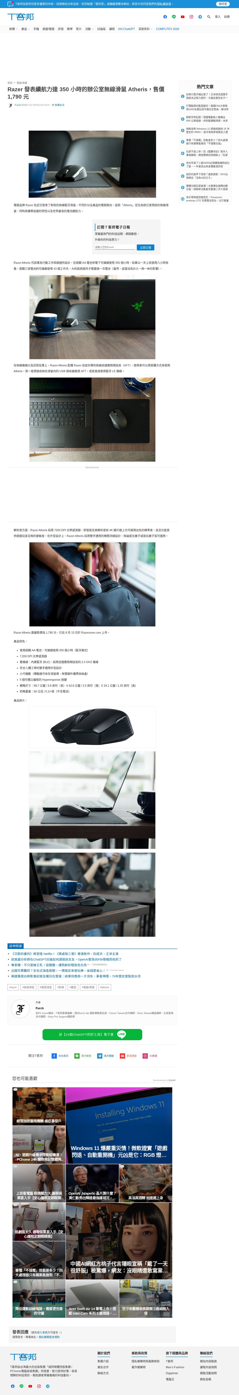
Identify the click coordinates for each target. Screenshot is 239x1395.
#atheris (104, 987)
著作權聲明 (139, 1367)
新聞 (12, 28)
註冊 (227, 16)
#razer (13, 987)
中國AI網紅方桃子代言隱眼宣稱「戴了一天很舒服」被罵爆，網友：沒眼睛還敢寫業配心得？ (119, 1267)
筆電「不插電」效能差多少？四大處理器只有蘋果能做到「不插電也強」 (39, 1273)
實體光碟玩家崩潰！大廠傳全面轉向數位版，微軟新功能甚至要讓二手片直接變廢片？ (207, 189)
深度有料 (144, 28)
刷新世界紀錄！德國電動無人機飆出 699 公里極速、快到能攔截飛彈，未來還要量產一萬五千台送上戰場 (207, 120)
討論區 (101, 28)
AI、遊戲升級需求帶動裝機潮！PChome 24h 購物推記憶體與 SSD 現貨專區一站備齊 (39, 1157)
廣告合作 (103, 1367)
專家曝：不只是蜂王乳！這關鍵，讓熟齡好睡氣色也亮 (49, 965)
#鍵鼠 (73, 987)
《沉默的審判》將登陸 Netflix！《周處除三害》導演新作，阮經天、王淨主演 (64, 954)
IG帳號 (153, 1055)
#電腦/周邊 (88, 987)
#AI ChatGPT (126, 28)
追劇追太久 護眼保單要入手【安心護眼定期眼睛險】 (39, 1234)
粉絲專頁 (63, 1055)
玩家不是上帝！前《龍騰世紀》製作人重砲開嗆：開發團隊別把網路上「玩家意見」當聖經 (207, 155)
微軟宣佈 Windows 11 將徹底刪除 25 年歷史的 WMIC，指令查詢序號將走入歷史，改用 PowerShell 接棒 (208, 132)
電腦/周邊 (22, 83)
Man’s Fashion (175, 1367)
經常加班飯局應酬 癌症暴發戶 (39, 1121)
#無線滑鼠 (28, 987)
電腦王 (170, 1379)
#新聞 (60, 987)
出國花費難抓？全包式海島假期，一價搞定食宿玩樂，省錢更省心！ (58, 970)
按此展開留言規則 (49, 1336)
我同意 (223, 3)
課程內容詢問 (208, 1367)
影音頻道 (132, 1055)
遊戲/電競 (48, 28)
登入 (218, 16)
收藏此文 (60, 105)
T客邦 (169, 1361)
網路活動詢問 (208, 1373)
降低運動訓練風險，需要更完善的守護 (39, 1311)
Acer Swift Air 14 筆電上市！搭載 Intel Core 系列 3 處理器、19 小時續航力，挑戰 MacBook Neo (92, 1311)
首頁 (10, 83)
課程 (112, 28)
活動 (88, 28)
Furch (18, 105)
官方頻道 (109, 1055)
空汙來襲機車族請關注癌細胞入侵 (145, 1311)
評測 (61, 28)
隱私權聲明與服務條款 (146, 1361)
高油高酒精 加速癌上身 (145, 1198)
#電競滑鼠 (46, 987)
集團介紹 (103, 1361)
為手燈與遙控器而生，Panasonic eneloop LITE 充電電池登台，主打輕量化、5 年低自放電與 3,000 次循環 (207, 200)
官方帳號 (86, 1055)
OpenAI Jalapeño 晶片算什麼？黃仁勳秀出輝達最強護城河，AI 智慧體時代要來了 (92, 1196)
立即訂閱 (145, 247)
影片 (79, 28)
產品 (24, 28)
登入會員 (42, 1332)
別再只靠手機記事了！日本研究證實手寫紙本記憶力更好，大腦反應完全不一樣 (207, 98)
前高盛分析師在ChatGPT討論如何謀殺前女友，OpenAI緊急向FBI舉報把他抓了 (66, 959)
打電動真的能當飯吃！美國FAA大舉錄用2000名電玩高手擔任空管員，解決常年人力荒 (207, 109)
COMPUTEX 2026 (167, 28)
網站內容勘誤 (208, 1361)
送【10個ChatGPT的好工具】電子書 (86, 1034)
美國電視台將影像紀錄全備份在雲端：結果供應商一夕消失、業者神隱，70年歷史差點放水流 (76, 976)
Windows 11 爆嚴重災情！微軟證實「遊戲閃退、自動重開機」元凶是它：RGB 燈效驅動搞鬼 (119, 1151)
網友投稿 (205, 1379)
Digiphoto (172, 1373)
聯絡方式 (103, 1373)
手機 (36, 28)
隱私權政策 (164, 3)
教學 (70, 28)
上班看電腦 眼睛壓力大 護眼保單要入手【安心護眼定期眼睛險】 (39, 1196)
